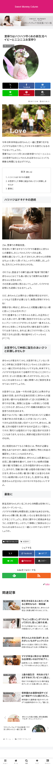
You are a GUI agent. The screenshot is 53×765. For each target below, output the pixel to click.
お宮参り (26, 542)
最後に (10, 189)
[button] (43, 93)
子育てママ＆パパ (11, 542)
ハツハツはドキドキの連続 (18, 177)
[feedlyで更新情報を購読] (14, 575)
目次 (23, 172)
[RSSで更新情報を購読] (39, 575)
